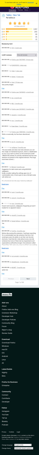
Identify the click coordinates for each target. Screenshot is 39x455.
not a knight (15, 256)
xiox (13, 203)
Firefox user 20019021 (18, 109)
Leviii (13, 192)
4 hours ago (29, 59)
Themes (20, 10)
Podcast (5, 425)
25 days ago (19, 82)
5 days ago (18, 71)
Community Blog (8, 323)
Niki (13, 103)
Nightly (4, 372)
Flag (3, 88)
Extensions (12, 10)
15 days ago (20, 76)
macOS (4, 349)
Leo (13, 120)
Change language (7, 445)
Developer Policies (9, 320)
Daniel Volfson (16, 221)
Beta (3, 376)
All (3, 363)
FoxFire (14, 231)
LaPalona (14, 147)
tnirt (13, 48)
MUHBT (14, 267)
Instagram (5, 411)
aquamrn (14, 115)
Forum (4, 326)
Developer (6, 402)
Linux (4, 360)
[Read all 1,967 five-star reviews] (19, 29)
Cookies (11, 432)
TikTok (4, 418)
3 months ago (22, 147)
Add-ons (5, 303)
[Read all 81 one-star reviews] (19, 39)
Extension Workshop (9, 313)
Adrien (14, 76)
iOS (3, 353)
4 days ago (23, 65)
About (4, 306)
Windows (5, 346)
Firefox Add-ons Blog (10, 309)
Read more (5, 184)
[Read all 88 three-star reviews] (19, 34)
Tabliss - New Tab (13, 15)
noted (19, 435)
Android (5, 356)
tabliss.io (11, 17)
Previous (11, 279)
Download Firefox (8, 343)
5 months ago (21, 267)
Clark (13, 71)
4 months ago (21, 231)
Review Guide (7, 333)
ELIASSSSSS (15, 65)
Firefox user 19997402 (18, 132)
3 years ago (18, 48)
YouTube (5, 415)
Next (28, 279)
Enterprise (5, 385)
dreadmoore (15, 262)
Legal (18, 432)
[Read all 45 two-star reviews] (19, 36)
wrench (14, 198)
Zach (13, 82)
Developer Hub (7, 316)
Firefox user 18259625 (18, 92)
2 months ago (19, 103)
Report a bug (7, 330)
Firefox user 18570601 (18, 59)
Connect (5, 395)
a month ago (30, 92)
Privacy (4, 432)
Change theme (6, 448)
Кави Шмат (15, 126)
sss (13, 98)
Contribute (6, 398)
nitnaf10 (14, 215)
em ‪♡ (13, 142)
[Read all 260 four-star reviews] (19, 31)
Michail (14, 167)
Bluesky (5, 421)
